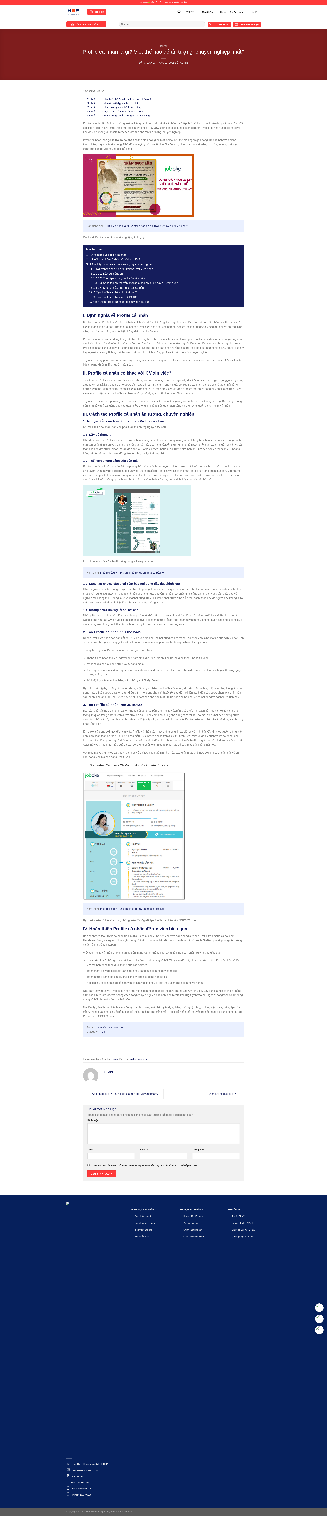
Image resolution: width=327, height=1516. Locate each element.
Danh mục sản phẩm (87, 24)
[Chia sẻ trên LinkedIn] (176, 1047)
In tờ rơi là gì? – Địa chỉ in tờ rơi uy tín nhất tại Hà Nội (132, 572)
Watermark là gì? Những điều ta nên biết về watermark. (124, 1093)
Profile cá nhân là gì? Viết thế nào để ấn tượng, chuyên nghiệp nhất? (146, 225)
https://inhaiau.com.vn (110, 1027)
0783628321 (222, 24)
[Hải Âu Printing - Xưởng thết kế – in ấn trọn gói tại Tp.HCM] (74, 12)
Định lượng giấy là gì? (222, 1093)
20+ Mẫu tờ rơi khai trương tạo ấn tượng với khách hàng (118, 115)
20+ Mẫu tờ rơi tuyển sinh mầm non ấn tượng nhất (114, 111)
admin (184, 62)
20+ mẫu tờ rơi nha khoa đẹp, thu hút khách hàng (113, 107)
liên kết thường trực (139, 1059)
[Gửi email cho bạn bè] (163, 1047)
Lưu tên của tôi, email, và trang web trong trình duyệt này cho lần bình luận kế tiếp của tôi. (145, 1165)
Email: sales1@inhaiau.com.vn (85, 1470)
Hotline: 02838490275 (81, 1489)
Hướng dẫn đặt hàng (232, 12)
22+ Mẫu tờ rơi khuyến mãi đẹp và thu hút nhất (112, 103)
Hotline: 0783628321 (80, 1482)
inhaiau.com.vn (124, 1511)
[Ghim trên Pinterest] (170, 1047)
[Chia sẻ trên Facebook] (151, 1047)
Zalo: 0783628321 (79, 1476)
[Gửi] (202, 24)
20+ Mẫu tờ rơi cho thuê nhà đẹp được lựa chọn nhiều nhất (119, 99)
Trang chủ (189, 11)
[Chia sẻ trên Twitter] (157, 1047)
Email (144, 1149)
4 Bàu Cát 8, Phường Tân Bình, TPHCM (89, 1464)
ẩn (100, 249)
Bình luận (93, 1120)
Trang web (198, 1149)
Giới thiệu (207, 12)
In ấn (163, 46)
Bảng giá (99, 12)
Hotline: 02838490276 (81, 1495)
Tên (90, 1149)
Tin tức (255, 12)
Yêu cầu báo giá (249, 24)
